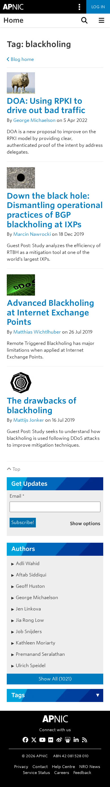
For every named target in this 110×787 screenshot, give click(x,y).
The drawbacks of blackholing (41, 405)
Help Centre (63, 766)
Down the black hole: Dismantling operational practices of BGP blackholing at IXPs (55, 210)
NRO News (89, 766)
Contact (40, 766)
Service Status (36, 772)
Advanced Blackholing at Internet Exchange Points (50, 312)
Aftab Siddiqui (31, 575)
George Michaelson (34, 120)
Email (17, 496)
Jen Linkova (28, 609)
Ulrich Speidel (30, 665)
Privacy (21, 766)
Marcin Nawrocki (32, 234)
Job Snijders (29, 631)
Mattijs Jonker (28, 420)
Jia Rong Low (30, 620)
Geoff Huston (30, 586)
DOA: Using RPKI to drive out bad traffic (46, 105)
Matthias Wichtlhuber (37, 332)
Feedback (82, 772)
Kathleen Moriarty (35, 643)
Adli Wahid (27, 563)
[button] (84, 20)
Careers (61, 772)
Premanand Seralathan (40, 654)
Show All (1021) (55, 679)
